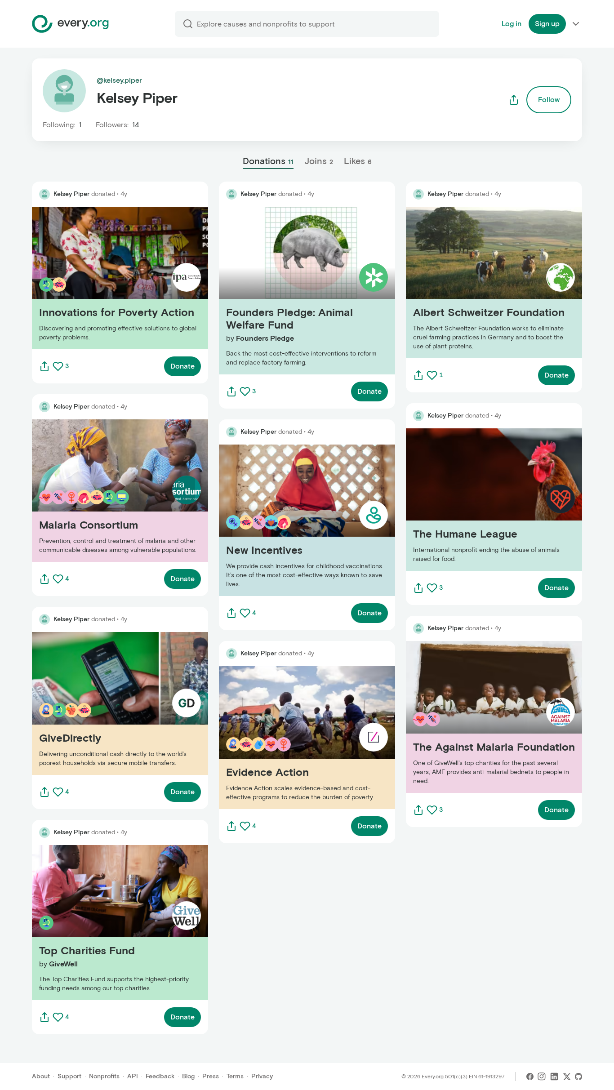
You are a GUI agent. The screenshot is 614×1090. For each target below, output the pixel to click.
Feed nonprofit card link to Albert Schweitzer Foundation (480, 282)
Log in (511, 23)
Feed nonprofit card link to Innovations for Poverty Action (116, 278)
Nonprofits (104, 1076)
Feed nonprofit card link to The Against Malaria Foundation (484, 716)
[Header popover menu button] (576, 24)
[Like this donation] (58, 366)
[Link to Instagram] (541, 1076)
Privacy (262, 1076)
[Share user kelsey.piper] (513, 99)
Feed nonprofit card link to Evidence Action (291, 737)
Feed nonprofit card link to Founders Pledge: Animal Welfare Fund (305, 290)
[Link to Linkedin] (554, 1076)
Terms (235, 1076)
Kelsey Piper (71, 194)
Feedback (160, 1076)
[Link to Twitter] (566, 1076)
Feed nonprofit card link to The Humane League (484, 499)
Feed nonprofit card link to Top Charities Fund (108, 922)
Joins (318, 161)
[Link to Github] (578, 1076)
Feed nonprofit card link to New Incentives (289, 520)
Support (69, 1076)
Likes (358, 161)
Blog (188, 1076)
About (41, 1076)
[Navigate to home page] (70, 24)
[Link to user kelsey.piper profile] (44, 194)
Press (210, 1076)
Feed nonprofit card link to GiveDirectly (97, 703)
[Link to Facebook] (530, 1076)
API (132, 1076)
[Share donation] (44, 366)
